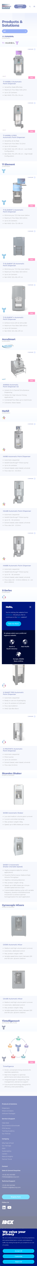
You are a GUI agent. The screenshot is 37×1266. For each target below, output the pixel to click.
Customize (18, 1256)
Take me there (13, 624)
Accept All (18, 1251)
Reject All (18, 1262)
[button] (30, 607)
